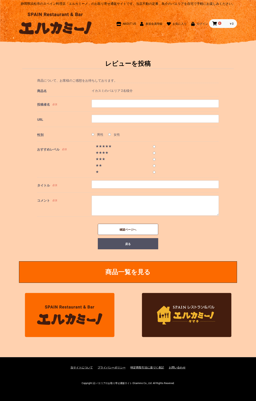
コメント (43, 200)
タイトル (43, 185)
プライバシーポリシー (112, 367)
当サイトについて (81, 367)
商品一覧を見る (128, 272)
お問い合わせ (177, 367)
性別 (40, 135)
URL (40, 120)
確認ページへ (128, 229)
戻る (128, 244)
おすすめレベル (48, 149)
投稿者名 (43, 104)
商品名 (42, 91)
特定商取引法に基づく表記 (147, 367)
